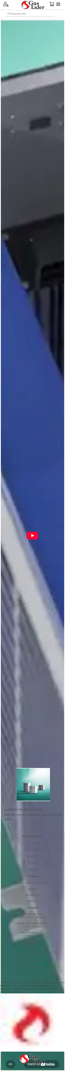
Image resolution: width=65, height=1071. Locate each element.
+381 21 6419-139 (32, 967)
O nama (33, 843)
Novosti (32, 863)
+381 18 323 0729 (32, 979)
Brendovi (32, 856)
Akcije (32, 869)
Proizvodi (32, 849)
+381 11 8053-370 (32, 954)
